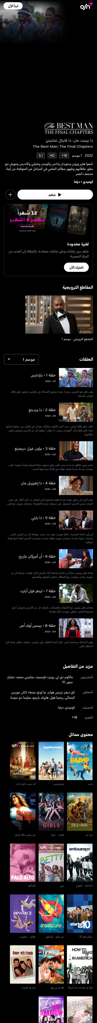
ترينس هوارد (55, 692)
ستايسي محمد (25, 676)
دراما (77, 181)
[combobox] (21, 359)
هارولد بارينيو (40, 697)
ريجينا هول (56, 697)
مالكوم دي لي (64, 676)
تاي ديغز (69, 692)
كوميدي (88, 181)
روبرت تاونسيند (45, 676)
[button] (13, 5)
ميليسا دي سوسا (20, 697)
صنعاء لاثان (28, 692)
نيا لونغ (41, 692)
